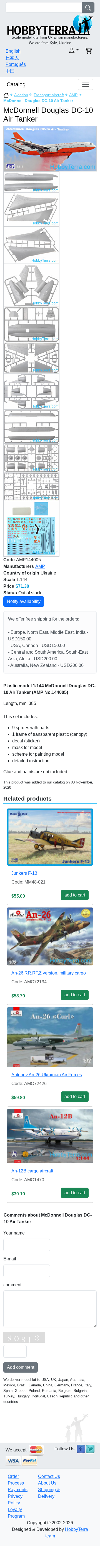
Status (10, 593)
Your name (14, 1233)
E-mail (9, 1259)
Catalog (16, 84)
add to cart (74, 895)
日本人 (12, 57)
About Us (47, 1483)
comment (12, 1284)
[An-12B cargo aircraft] (50, 1136)
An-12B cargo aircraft (32, 1171)
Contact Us (49, 1476)
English (13, 51)
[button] (66, 50)
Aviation (21, 95)
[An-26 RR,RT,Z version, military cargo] (50, 937)
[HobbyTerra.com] (50, 24)
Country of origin (21, 573)
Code (9, 559)
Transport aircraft (49, 95)
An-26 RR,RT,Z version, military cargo (48, 973)
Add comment (20, 1367)
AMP (73, 95)
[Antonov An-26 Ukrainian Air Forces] (50, 1037)
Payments (18, 1489)
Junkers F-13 (24, 873)
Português (16, 64)
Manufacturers (18, 566)
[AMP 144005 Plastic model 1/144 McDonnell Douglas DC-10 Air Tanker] (50, 148)
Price (8, 586)
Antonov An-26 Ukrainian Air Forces (46, 1074)
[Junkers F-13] (50, 837)
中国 (10, 71)
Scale (9, 579)
